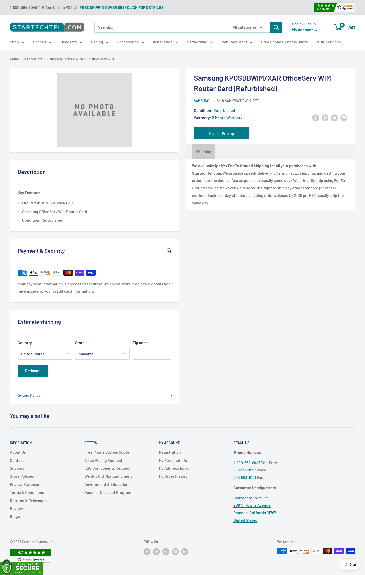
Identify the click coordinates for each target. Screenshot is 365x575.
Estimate (33, 370)
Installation (163, 41)
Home (14, 59)
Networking (197, 41)
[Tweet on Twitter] (334, 117)
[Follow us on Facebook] (147, 551)
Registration (170, 452)
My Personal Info (173, 460)
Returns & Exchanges (29, 500)
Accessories (128, 41)
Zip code (140, 342)
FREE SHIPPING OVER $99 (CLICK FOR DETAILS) (121, 7)
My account (303, 29)
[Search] (276, 27)
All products (33, 59)
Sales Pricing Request (103, 460)
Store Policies (22, 476)
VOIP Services (329, 41)
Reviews (17, 508)
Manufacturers (234, 41)
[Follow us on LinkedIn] (184, 551)
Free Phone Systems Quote (284, 41)
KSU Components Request (107, 468)
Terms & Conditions (27, 492)
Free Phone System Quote (106, 452)
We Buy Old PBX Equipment (108, 476)
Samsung (201, 101)
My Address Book (174, 468)
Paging (97, 41)
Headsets (68, 41)
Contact (17, 460)
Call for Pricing (221, 133)
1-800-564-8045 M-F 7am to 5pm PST (41, 7)
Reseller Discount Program (107, 492)
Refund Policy (28, 395)
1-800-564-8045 (246, 462)
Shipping (203, 151)
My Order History (173, 476)
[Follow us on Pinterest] (165, 551)
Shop (14, 41)
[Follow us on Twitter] (156, 551)
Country (25, 342)
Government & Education (106, 484)
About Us (18, 452)
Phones (39, 41)
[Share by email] (343, 117)
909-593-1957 (244, 469)
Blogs (15, 516)
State (80, 342)
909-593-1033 (244, 477)
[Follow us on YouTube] (175, 551)
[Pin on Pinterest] (325, 117)
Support (17, 468)
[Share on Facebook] (315, 117)
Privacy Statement (26, 484)
